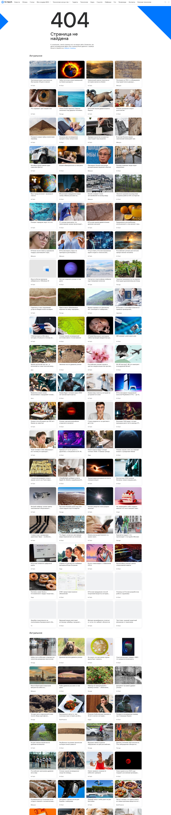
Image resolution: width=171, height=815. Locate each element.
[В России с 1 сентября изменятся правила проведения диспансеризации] (128, 301)
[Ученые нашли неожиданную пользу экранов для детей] (99, 728)
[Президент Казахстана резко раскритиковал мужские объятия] (99, 159)
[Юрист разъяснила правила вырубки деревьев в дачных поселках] (128, 785)
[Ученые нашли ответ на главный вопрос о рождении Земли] (128, 443)
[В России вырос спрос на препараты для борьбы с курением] (71, 244)
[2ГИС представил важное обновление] (71, 586)
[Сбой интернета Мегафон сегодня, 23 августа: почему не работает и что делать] (42, 330)
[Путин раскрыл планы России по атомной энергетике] (128, 699)
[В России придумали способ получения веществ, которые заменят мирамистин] (99, 586)
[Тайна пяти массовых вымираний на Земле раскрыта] (71, 74)
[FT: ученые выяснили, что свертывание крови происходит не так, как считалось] (71, 216)
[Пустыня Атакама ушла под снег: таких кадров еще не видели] (71, 500)
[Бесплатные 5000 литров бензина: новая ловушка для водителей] (128, 472)
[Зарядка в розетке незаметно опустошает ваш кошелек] (99, 131)
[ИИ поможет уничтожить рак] (128, 330)
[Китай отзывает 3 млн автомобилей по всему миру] (99, 187)
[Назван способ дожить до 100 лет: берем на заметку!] (42, 415)
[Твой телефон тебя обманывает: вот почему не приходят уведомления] (42, 443)
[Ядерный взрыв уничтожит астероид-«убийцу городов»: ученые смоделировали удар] (71, 614)
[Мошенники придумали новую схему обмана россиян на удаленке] (71, 187)
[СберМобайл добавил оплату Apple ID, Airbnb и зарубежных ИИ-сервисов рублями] (71, 472)
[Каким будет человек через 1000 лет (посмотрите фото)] (71, 387)
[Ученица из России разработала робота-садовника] (128, 586)
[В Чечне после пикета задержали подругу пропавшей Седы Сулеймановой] (42, 244)
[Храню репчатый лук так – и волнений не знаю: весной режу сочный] (42, 358)
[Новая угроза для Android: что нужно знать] (99, 529)
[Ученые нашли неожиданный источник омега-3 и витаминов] (71, 330)
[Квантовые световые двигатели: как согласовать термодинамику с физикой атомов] (42, 728)
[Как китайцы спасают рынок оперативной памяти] (128, 557)
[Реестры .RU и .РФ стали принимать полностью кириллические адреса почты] (128, 671)
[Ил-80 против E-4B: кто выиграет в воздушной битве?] (128, 358)
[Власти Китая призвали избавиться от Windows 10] (42, 273)
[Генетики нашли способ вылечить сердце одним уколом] (42, 699)
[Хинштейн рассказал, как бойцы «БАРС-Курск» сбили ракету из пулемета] (99, 671)
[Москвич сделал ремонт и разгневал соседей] (128, 728)
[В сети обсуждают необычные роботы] (128, 642)
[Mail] (2, 2)
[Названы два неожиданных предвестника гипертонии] (71, 131)
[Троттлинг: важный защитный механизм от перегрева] (128, 614)
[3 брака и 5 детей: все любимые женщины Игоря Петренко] (71, 557)
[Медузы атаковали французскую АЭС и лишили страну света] (99, 642)
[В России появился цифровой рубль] (42, 557)
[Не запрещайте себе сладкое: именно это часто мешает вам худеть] (128, 500)
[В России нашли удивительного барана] (99, 102)
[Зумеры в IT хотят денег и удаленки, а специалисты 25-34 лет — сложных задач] (71, 443)
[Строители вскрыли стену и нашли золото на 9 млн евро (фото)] (42, 472)
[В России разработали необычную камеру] (71, 785)
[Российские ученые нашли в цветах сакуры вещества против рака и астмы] (99, 358)
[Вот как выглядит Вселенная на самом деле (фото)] (71, 642)
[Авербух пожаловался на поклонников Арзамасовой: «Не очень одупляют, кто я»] (42, 614)
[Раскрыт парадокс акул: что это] (42, 216)
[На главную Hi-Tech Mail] (8, 2)
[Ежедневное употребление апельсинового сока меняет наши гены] (128, 216)
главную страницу (70, 48)
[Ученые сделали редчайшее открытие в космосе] (71, 415)
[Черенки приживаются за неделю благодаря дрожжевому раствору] (128, 273)
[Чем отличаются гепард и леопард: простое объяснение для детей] (71, 728)
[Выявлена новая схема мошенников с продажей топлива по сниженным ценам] (42, 387)
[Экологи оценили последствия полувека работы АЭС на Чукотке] (128, 187)
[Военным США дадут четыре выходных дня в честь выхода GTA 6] (128, 415)
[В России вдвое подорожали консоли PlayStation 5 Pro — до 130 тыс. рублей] (128, 387)
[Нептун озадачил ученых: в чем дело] (71, 273)
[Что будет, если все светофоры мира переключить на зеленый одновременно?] (71, 529)
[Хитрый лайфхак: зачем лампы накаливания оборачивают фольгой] (42, 500)
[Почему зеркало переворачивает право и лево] (71, 671)
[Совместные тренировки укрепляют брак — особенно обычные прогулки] (42, 529)
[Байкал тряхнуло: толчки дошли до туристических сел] (128, 756)
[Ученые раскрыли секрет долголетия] (128, 102)
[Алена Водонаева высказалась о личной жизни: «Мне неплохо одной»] (42, 756)
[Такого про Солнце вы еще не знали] (71, 699)
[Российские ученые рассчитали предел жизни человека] (128, 244)
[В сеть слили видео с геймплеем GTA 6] (99, 557)
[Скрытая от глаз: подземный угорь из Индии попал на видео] (42, 301)
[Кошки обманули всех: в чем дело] (71, 159)
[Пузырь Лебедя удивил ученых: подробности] (71, 756)
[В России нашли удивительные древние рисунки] (99, 216)
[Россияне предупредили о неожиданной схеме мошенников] (99, 699)
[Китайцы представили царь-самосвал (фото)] (42, 159)
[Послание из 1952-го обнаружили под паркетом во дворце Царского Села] (128, 74)
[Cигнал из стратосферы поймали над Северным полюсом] (99, 273)
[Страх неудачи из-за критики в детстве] (99, 415)
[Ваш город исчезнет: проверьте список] (42, 187)
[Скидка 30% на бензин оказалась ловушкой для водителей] (42, 642)
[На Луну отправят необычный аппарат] (42, 671)
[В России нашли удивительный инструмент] (99, 785)
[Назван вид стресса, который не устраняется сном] (99, 387)
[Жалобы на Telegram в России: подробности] (42, 785)
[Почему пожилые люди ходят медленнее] (128, 159)
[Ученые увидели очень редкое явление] (99, 500)
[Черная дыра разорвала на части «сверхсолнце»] (99, 472)
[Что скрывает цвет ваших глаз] (42, 102)
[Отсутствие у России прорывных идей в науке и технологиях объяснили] (99, 244)
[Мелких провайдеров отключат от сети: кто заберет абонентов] (99, 614)
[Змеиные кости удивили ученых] (71, 358)
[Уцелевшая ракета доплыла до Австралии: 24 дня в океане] (42, 74)
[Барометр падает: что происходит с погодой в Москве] (128, 529)
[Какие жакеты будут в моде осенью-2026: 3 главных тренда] (99, 443)
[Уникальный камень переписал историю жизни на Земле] (99, 74)
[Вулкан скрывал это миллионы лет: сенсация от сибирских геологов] (99, 301)
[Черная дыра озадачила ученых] (99, 756)
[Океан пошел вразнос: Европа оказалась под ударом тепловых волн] (71, 102)
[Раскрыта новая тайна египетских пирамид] (42, 131)
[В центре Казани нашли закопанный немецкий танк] (128, 131)
